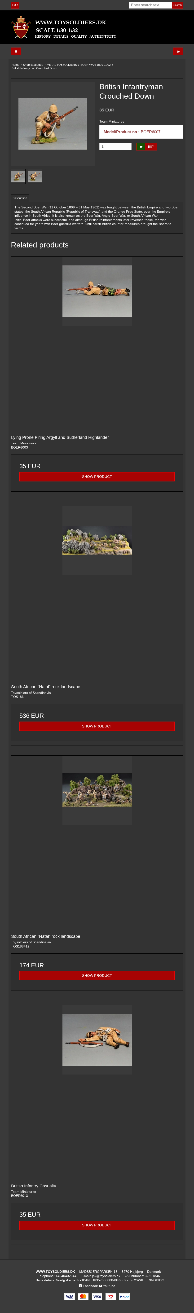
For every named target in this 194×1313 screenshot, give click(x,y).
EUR (15, 5)
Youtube (108, 1286)
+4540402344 (66, 1276)
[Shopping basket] (178, 51)
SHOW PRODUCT (97, 477)
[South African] (97, 592)
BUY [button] (151, 146)
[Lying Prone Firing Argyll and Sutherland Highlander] (97, 342)
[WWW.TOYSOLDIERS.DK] (97, 27)
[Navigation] (16, 51)
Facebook (90, 1286)
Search (177, 5)
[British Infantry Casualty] (97, 1091)
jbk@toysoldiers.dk (106, 1276)
